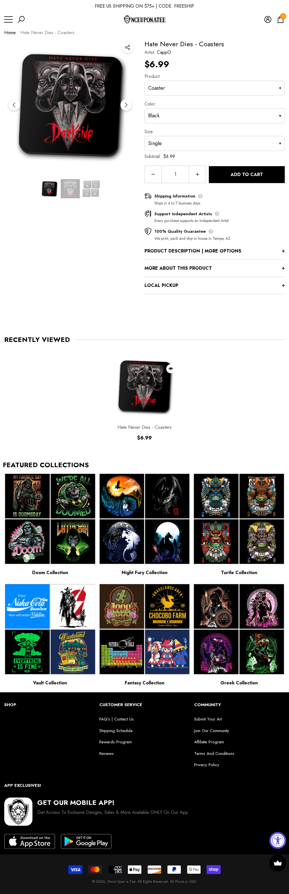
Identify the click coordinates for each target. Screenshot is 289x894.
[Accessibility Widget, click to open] (277, 840)
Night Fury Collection (144, 572)
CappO (164, 52)
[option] (70, 105)
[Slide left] (14, 105)
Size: (149, 131)
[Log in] (268, 19)
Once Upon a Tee (121, 881)
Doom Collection (50, 572)
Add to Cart (247, 174)
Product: (152, 76)
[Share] (127, 47)
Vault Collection (50, 683)
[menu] (8, 19)
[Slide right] (126, 105)
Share (127, 47)
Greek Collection (239, 683)
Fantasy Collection (144, 683)
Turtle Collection (239, 572)
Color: (150, 104)
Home (10, 32)
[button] (21, 19)
